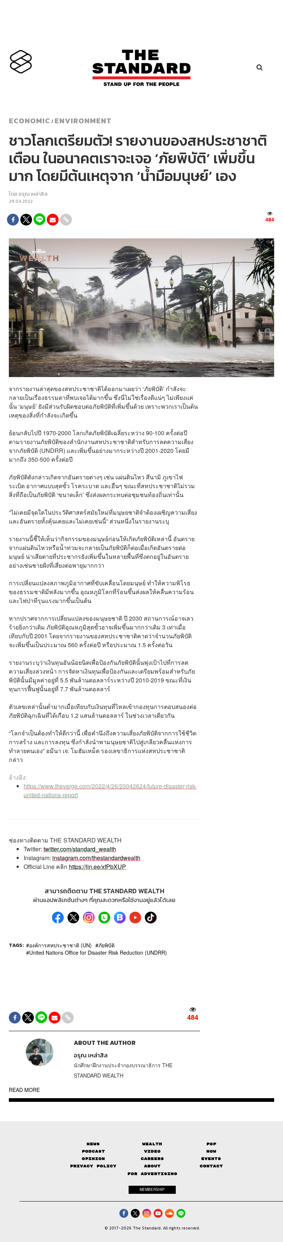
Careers (152, 1159)
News (93, 1144)
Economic (29, 120)
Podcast (93, 1151)
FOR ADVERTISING (152, 1174)
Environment (83, 120)
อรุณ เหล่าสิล (33, 194)
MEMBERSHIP (152, 1189)
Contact (211, 1166)
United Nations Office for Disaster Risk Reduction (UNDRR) (98, 952)
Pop (211, 1144)
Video (152, 1151)
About (152, 1166)
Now (211, 1151)
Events (211, 1159)
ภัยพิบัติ (106, 945)
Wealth (152, 1144)
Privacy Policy (93, 1166)
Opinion (93, 1159)
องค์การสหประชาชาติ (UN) (60, 945)
